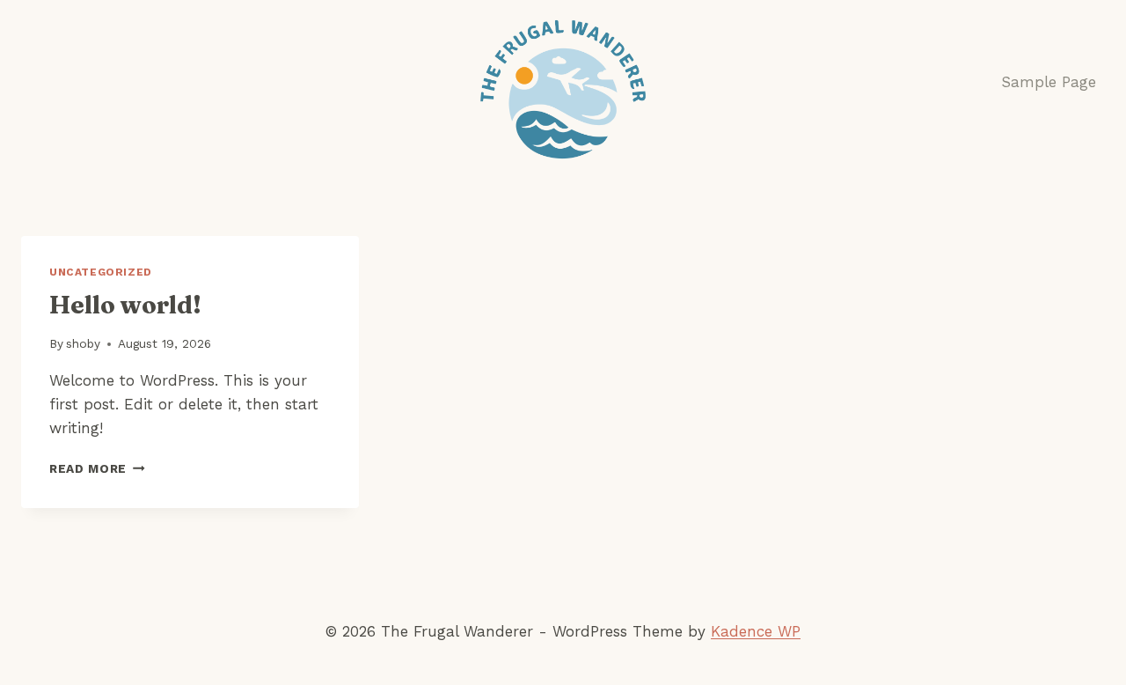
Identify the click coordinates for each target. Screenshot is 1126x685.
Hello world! (125, 305)
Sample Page (1048, 82)
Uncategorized (100, 272)
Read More (97, 468)
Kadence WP (756, 631)
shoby (83, 343)
